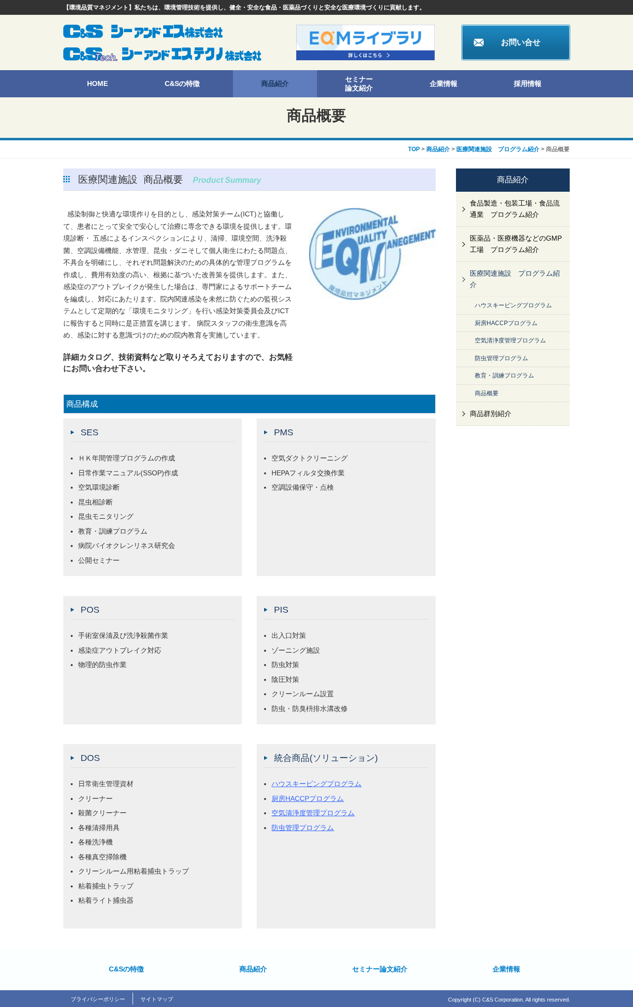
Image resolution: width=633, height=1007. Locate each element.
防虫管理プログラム (302, 828)
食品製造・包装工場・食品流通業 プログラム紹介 (515, 208)
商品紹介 (275, 83)
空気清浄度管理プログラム (313, 813)
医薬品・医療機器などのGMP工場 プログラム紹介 (516, 243)
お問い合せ (521, 42)
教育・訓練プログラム (504, 375)
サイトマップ (156, 999)
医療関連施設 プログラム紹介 (498, 149)
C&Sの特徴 (182, 83)
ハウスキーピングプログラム (316, 784)
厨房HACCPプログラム (307, 798)
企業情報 (443, 83)
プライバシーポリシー (98, 999)
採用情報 (528, 83)
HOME (97, 83)
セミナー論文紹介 (359, 83)
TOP (414, 149)
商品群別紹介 (490, 414)
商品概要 (486, 393)
